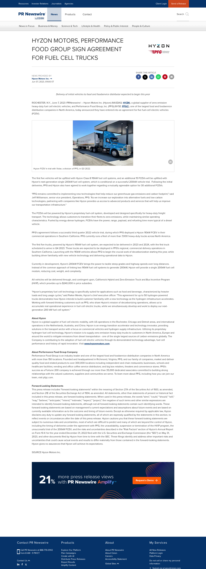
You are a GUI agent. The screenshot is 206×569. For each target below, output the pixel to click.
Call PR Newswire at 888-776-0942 (37, 550)
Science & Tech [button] (70, 26)
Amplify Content (68, 565)
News (54, 14)
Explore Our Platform (71, 550)
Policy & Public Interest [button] (116, 26)
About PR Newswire (114, 550)
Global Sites (111, 563)
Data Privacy (155, 556)
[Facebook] (22, 564)
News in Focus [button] (26, 26)
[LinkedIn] (18, 564)
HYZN (126, 102)
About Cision (111, 553)
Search (180, 14)
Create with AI (67, 556)
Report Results (68, 562)
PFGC (125, 106)
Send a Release (178, 3)
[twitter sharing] (145, 77)
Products (70, 14)
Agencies (69, 3)
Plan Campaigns (68, 553)
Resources (24, 3)
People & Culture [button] (141, 26)
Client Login (161, 3)
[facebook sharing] (138, 77)
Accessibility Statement (116, 559)
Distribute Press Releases (73, 559)
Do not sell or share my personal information (164, 562)
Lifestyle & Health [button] (91, 26)
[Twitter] (26, 564)
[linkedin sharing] (151, 77)
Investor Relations (40, 3)
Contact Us (22, 560)
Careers (109, 556)
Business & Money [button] (48, 26)
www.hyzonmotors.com (97, 343)
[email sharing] (171, 77)
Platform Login (156, 553)
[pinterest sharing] (165, 77)
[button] (103, 143)
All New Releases (157, 550)
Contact (87, 14)
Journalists (56, 3)
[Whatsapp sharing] (158, 77)
